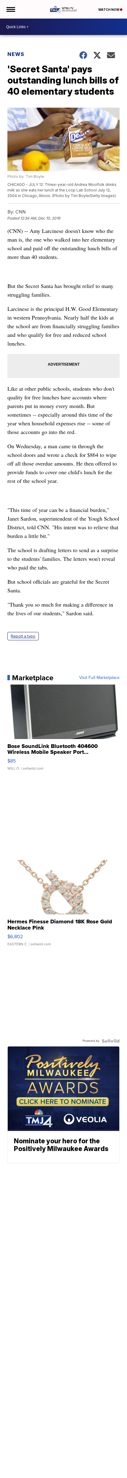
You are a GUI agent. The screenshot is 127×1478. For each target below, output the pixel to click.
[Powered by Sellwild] (111, 1041)
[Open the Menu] (10, 9)
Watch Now (109, 9)
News (15, 54)
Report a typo (23, 636)
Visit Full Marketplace (99, 678)
